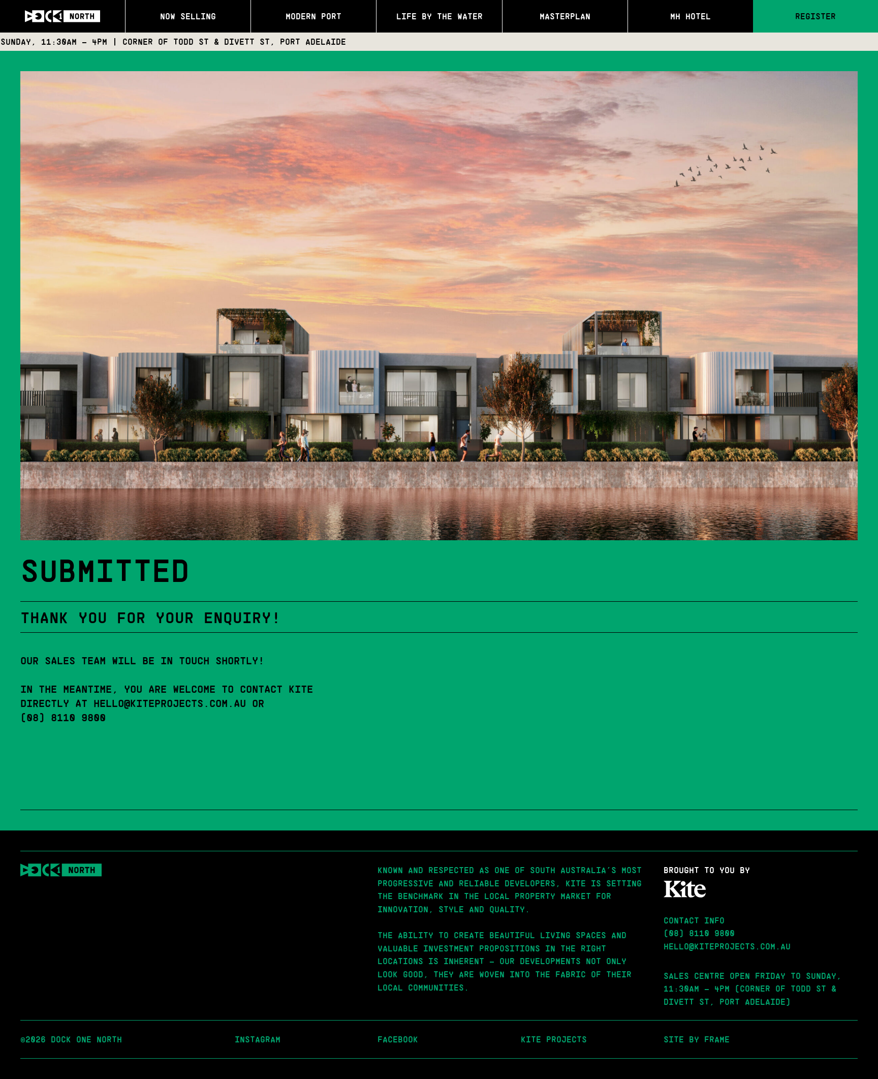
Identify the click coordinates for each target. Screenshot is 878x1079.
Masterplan (565, 16)
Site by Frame (697, 1039)
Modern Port (313, 16)
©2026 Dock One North (71, 1039)
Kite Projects (554, 1039)
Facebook (398, 1039)
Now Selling (188, 16)
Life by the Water (439, 16)
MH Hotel (690, 16)
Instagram (257, 1039)
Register (815, 16)
